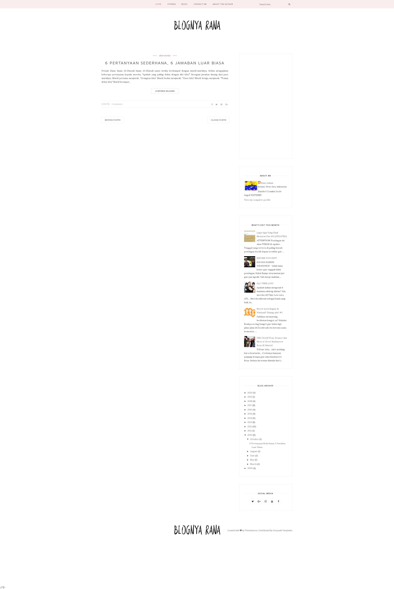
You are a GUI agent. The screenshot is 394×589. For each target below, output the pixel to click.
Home (158, 4)
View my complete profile (257, 199)
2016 (250, 409)
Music (184, 4)
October (254, 439)
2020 (250, 392)
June (252, 455)
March (253, 464)
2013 (250, 422)
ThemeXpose (251, 530)
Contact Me (200, 4)
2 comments (117, 104)
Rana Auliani (267, 183)
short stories (165, 55)
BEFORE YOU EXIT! (267, 258)
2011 (249, 430)
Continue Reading (165, 91)
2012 (250, 426)
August (254, 451)
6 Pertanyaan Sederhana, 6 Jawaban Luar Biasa (165, 62)
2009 (250, 468)
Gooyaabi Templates (282, 530)
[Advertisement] (265, 106)
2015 (250, 413)
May (252, 459)
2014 (250, 418)
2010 (250, 435)
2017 (250, 405)
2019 (250, 396)
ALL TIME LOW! (265, 283)
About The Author (223, 4)
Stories (171, 4)
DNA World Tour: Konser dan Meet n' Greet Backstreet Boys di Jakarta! (272, 342)
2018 (250, 401)
